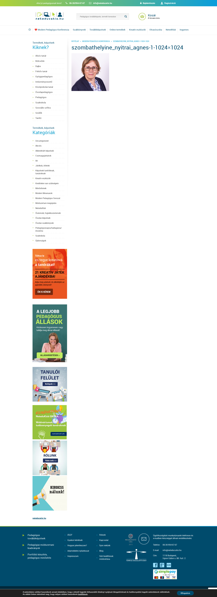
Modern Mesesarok (43, 193)
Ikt (36, 160)
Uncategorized (41, 140)
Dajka (38, 66)
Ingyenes (184, 29)
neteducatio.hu (39, 518)
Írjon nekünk (104, 545)
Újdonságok (40, 240)
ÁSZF (69, 534)
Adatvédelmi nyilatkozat (78, 550)
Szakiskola (40, 102)
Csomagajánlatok (43, 155)
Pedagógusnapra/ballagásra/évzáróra (48, 229)
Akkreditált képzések (44, 150)
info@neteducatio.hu (102, 3)
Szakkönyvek (79, 29)
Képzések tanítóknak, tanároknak (44, 172)
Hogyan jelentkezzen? (77, 545)
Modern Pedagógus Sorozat (47, 198)
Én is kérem (44, 291)
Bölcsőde (39, 61)
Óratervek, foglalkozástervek (48, 213)
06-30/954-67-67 (77, 3)
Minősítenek (40, 188)
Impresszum (72, 556)
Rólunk (102, 534)
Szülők (38, 112)
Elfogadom (185, 593)
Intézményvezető (43, 81)
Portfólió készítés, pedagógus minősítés (39, 556)
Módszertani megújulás (45, 203)
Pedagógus (40, 97)
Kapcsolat (103, 540)
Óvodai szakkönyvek (44, 223)
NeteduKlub (40, 208)
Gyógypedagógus (44, 76)
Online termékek (117, 29)
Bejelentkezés (149, 3)
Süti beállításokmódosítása (106, 557)
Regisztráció (170, 3)
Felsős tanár (41, 71)
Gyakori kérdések (75, 540)
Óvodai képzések (42, 218)
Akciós (38, 145)
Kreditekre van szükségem (47, 183)
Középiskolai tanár (44, 86)
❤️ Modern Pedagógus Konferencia (52, 29)
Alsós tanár (40, 55)
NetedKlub (171, 29)
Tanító (38, 118)
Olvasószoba (155, 29)
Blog (101, 550)
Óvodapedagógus (44, 92)
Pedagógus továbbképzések (36, 536)
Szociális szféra (43, 107)
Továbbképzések (98, 29)
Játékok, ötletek (42, 165)
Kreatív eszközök (137, 29)
